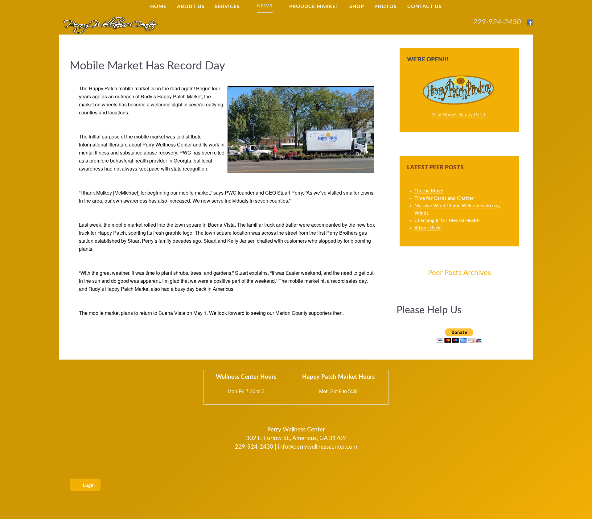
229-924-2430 (497, 22)
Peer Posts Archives (459, 273)
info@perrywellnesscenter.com (317, 447)
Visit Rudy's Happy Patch (459, 114)
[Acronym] (110, 24)
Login (88, 485)
